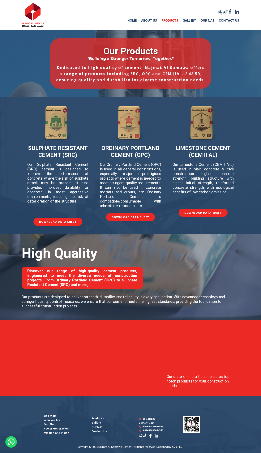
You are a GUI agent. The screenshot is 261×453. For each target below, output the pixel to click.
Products (98, 418)
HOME (132, 20)
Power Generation (56, 428)
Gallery (96, 422)
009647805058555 (153, 426)
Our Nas (97, 427)
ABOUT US (149, 20)
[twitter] (236, 11)
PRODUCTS (169, 20)
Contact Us (99, 431)
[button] (11, 442)
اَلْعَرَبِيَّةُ (223, 12)
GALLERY (189, 20)
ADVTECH (178, 446)
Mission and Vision (56, 433)
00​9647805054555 (153, 430)
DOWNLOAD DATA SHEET (58, 222)
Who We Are (52, 420)
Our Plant (50, 424)
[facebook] (230, 11)
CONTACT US (229, 20)
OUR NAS (207, 20)
